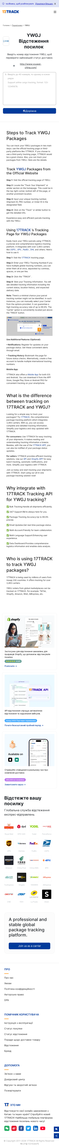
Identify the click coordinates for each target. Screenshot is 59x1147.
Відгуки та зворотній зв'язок (20, 1085)
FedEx (26, 249)
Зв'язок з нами (12, 1073)
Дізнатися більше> (44, 3)
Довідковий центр (14, 1079)
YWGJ (21, 169)
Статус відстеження (15, 1034)
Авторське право (14, 994)
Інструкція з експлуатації (18, 1022)
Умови (7, 983)
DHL (32, 249)
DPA (6, 1000)
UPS (19, 249)
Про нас (8, 977)
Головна (6, 25)
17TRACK (24, 230)
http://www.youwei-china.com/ (30, 66)
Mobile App (33, 374)
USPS (13, 249)
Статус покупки (13, 1028)
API (25, 459)
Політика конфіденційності (19, 988)
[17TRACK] (10, 11)
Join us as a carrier (29, 945)
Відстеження (11, 1045)
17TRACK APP (39, 445)
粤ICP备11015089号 (29, 1144)
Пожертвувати (12, 1090)
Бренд (7, 1050)
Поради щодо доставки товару (22, 1039)
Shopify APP (37, 459)
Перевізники (17, 25)
